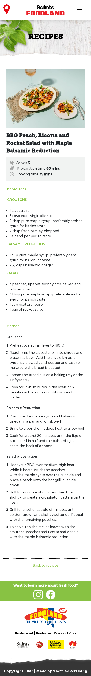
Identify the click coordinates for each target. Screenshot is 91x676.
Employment (24, 633)
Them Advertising (70, 671)
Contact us (44, 633)
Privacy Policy (65, 633)
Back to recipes (45, 565)
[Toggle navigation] (79, 7)
